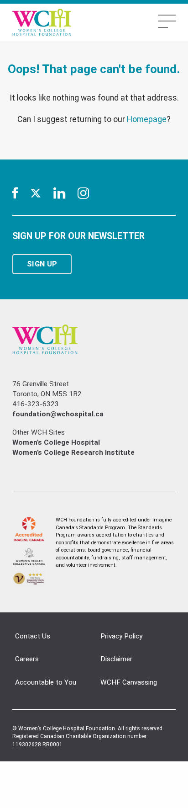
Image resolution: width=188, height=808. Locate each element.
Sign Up (42, 264)
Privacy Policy (121, 636)
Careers (27, 659)
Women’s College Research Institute (73, 452)
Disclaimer (116, 659)
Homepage (147, 119)
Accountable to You (45, 682)
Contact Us (32, 636)
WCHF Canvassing (128, 682)
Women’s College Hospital (56, 442)
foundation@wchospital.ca (58, 414)
